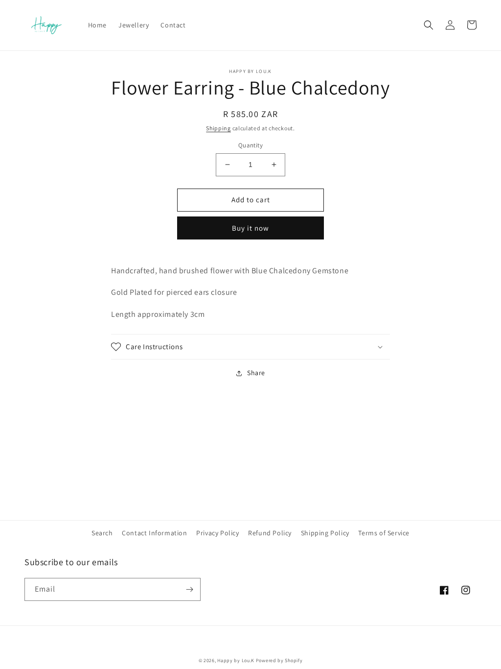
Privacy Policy (217, 532)
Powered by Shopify (279, 660)
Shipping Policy (325, 532)
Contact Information (154, 532)
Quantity (250, 145)
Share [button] (256, 372)
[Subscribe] (189, 589)
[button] (428, 25)
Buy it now (250, 228)
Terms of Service (384, 532)
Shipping (218, 128)
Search (102, 532)
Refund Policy (270, 532)
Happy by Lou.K (235, 660)
